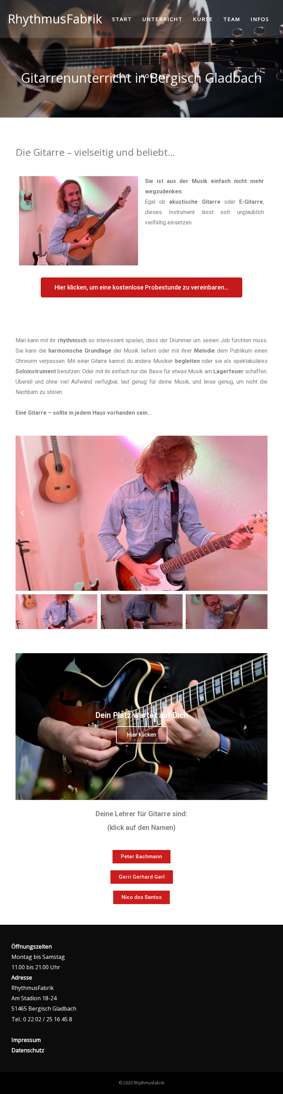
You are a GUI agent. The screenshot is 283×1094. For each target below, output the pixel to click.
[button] (22, 513)
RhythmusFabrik (55, 18)
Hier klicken (141, 734)
